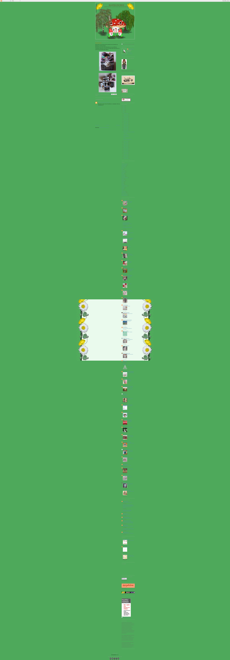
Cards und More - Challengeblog (128, 528)
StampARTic (125, 434)
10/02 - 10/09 (126, 127)
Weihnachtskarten (124, 193)
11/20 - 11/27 (126, 119)
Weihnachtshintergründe (127, 139)
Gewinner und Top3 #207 (126, 511)
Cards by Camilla (126, 260)
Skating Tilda (129, 476)
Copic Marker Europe (126, 215)
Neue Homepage (125, 394)
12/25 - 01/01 (126, 113)
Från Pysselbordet (126, 345)
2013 (124, 109)
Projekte (123, 184)
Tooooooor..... (129, 320)
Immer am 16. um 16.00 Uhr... (130, 399)
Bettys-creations (125, 330)
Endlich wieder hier (130, 354)
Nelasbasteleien (125, 513)
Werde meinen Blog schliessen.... (127, 328)
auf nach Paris (129, 283)
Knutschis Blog (125, 467)
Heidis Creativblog (126, 207)
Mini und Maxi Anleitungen (127, 275)
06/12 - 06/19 (126, 155)
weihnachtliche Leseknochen (129, 421)
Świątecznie (129, 298)
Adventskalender (124, 164)
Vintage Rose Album (126, 297)
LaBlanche (125, 393)
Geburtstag (123, 174)
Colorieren (123, 170)
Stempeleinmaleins (126, 230)
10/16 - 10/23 (126, 125)
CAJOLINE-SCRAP (126, 539)
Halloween (123, 180)
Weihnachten (124, 192)
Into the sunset (129, 216)
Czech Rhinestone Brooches (130, 340)
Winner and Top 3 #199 (126, 529)
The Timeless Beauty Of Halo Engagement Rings (127, 224)
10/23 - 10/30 (126, 124)
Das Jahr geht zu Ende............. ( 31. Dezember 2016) (130, 388)
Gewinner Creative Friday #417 (127, 502)
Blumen (123, 168)
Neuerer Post (97, 125)
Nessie (99, 102)
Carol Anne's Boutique (127, 490)
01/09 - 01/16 (126, 158)
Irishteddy (124, 364)
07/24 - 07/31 (126, 150)
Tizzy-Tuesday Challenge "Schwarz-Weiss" (130, 255)
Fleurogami (123, 172)
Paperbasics (125, 282)
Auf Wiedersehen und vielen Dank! (128, 526)
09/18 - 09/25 (126, 130)
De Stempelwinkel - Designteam (128, 238)
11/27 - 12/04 (126, 118)
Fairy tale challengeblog (127, 520)
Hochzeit (128, 306)
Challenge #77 (129, 405)
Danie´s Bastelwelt (126, 245)
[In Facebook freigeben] (115, 94)
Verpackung (123, 191)
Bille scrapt (125, 360)
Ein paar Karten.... (130, 208)
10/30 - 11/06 (126, 122)
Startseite (107, 125)
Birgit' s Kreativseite (126, 353)
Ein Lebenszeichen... (130, 468)
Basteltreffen (124, 166)
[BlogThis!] (112, 94)
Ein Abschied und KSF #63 (130, 484)
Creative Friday (125, 501)
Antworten (100, 106)
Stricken (123, 188)
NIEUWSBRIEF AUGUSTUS (129, 240)
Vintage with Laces (126, 338)
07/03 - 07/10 (126, 152)
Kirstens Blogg (125, 456)
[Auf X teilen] (114, 94)
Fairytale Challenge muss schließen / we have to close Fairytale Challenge (128, 522)
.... (123, 228)
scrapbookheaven (126, 532)
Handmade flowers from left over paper (130, 436)
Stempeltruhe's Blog (126, 379)
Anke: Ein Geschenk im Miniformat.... (128, 533)
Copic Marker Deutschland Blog (128, 371)
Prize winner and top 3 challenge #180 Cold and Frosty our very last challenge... (128, 506)
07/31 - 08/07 (126, 149)
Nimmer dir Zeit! (129, 313)
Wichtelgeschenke (125, 195)
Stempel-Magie (125, 525)
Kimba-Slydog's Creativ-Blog (128, 386)
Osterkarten (129, 246)
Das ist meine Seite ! (126, 253)
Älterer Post (118, 125)
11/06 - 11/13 (126, 121)
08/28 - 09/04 (126, 142)
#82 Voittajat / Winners (130, 443)
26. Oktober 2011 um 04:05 (105, 102)
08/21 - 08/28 (126, 144)
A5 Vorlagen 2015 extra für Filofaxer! (130, 451)
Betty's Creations (129, 331)
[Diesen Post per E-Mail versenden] (111, 94)
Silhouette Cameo (124, 185)
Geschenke (123, 176)
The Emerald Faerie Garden (127, 404)
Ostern (123, 183)
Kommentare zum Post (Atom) (104, 127)
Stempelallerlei (125, 464)
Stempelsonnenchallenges (127, 510)
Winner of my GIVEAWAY (129, 262)
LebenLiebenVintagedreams (127, 427)
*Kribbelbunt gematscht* (129, 380)
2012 (124, 110)
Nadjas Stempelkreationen (127, 320)
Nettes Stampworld (126, 475)
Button (125, 137)
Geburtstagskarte (126, 136)
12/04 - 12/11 (126, 116)
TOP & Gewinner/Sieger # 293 (127, 518)
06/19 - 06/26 (126, 153)
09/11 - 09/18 (126, 141)
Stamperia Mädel (129, 365)
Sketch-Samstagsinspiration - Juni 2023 (130, 232)
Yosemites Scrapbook (126, 449)
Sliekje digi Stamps (126, 546)
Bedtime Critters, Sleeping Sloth (129, 202)
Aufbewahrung (124, 165)
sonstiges (123, 187)
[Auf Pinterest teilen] (116, 94)
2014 (124, 107)
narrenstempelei (125, 267)
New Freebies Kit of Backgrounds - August (130, 556)
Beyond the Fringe (126, 200)
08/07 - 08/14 (126, 147)
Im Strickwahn (125, 361)
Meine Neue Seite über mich (127, 465)
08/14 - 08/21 (126, 145)
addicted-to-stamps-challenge (128, 504)
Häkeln (123, 179)
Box (99, 95)
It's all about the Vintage (127, 442)
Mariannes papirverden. (127, 290)
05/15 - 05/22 (126, 156)
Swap (122, 189)
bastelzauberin (125, 305)
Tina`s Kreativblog (126, 412)
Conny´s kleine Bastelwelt (127, 419)
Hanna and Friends (126, 517)
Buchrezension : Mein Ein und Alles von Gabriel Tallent (130, 269)
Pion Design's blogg (126, 222)
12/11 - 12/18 (126, 115)
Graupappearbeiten (125, 177)
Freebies (123, 173)
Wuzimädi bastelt (126, 482)
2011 (124, 112)
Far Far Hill (125, 554)
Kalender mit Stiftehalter (129, 277)
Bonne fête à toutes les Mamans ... (130, 541)
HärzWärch (125, 397)
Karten (123, 181)
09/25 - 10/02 (126, 129)
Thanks (128, 547)
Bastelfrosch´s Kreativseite (127, 227)
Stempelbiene (125, 327)
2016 (124, 105)
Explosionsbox (126, 134)
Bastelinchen (116, 5)
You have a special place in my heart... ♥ (130, 458)
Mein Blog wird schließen (126, 514)
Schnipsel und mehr (126, 312)
